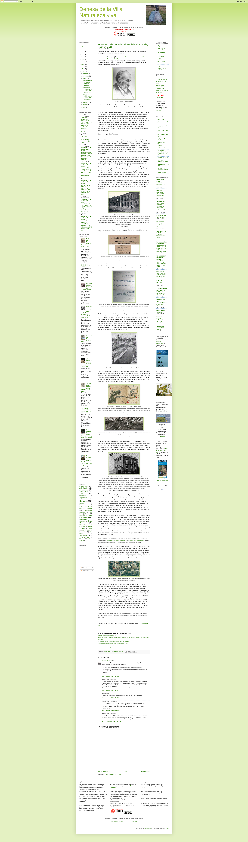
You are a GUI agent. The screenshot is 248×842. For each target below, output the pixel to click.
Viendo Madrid (160, 326)
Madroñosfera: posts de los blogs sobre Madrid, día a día (163, 153)
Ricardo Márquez (107, 660)
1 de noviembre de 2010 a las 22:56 (111, 710)
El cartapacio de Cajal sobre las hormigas (116, 540)
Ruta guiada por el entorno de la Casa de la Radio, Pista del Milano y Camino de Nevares (161, 248)
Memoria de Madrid (163, 157)
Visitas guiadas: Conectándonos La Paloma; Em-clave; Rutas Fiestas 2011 (86, 433)
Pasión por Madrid (159, 317)
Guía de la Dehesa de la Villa (162, 450)
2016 (83, 57)
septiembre (86, 102)
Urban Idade (160, 221)
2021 (83, 44)
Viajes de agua (84, 537)
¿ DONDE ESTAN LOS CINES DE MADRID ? (161, 290)
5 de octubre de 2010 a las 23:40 (111, 690)
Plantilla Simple (147, 828)
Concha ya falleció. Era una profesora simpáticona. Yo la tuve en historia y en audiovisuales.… (86, 171)
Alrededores (107, 651)
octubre (85, 78)
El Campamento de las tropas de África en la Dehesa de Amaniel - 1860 (86, 460)
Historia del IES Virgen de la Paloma (162, 144)
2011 (83, 69)
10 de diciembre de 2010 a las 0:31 (111, 721)
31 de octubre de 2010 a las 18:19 (111, 697)
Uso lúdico (82, 532)
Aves (81, 493)
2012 (83, 66)
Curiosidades (83, 499)
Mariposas (82, 515)
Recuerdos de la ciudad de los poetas (86, 149)
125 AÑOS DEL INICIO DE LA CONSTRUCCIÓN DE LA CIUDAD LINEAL (161, 264)
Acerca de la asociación (161, 49)
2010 (83, 71)
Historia (121, 651)
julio (84, 107)
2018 (83, 52)
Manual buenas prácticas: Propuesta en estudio (162, 90)
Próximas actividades (161, 55)
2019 (83, 49)
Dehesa (83, 501)
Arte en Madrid (160, 201)
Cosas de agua (160, 310)
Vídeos (81, 539)
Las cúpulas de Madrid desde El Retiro (160, 195)
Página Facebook (162, 66)
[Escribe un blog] (131, 652)
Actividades (83, 486)
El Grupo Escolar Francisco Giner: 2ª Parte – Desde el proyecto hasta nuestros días (86, 243)
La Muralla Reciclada (159, 281)
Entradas (84, 567)
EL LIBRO (159, 284)
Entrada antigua (145, 771)
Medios (90, 515)
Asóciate (160, 59)
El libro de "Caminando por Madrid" (160, 236)
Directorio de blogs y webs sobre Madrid (163, 138)
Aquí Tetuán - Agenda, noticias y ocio (163, 121)
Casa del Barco (160, 217)
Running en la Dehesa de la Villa (163, 168)
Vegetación (83, 535)
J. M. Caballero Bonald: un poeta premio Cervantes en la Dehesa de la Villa (115, 645)
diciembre (86, 73)
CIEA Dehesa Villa (163, 134)
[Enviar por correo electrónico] (129, 652)
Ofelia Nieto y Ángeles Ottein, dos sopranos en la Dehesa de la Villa (113, 641)
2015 (83, 59)
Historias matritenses (159, 191)
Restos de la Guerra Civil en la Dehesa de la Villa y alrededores (86, 411)
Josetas (87, 514)
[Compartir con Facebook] (134, 652)
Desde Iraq (159, 312)
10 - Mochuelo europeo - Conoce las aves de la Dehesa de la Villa (86, 362)
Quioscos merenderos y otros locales (85, 119)
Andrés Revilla (84, 491)
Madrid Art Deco (161, 215)
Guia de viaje (160, 271)
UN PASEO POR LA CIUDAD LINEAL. (161, 257)
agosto (85, 104)
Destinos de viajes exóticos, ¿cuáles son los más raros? (161, 275)
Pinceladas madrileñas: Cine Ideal (160, 184)
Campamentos (82, 495)
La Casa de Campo (163, 148)
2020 (83, 47)
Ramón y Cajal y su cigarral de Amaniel (107, 635)
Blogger (167, 828)
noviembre (86, 76)
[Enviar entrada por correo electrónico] (125, 651)
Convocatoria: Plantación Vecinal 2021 (86, 339)
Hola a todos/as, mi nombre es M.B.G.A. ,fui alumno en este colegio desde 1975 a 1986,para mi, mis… (86, 225)
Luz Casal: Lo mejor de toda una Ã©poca (161, 304)
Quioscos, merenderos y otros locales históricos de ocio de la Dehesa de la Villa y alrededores (86, 312)
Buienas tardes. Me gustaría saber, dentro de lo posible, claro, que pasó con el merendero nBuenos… (86, 127)
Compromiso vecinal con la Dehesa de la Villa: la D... (87, 90)
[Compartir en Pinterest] (136, 652)
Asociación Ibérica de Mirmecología (136, 540)
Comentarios (85, 570)
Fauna (81, 506)
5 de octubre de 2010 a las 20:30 (111, 676)
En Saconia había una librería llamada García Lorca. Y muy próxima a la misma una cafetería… (86, 155)
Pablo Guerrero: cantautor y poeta (106, 647)
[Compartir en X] (133, 652)
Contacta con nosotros (161, 62)
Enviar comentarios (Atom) (113, 774)
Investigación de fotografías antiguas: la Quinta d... (87, 83)
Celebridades (114, 651)
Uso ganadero (86, 530)
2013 (83, 64)
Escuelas (81, 503)
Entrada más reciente (104, 771)
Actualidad (83, 488)
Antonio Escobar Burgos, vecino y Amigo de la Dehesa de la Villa (112, 643)
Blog (159, 46)
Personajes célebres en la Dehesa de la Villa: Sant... (87, 97)
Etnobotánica (82, 504)
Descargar (162, 397)
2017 (83, 54)
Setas (90, 528)
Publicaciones (161, 52)
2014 (83, 61)
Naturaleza (85, 517)
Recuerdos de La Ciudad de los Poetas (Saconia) (86, 286)
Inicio (125, 771)
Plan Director (159, 97)
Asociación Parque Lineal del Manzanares (163, 126)
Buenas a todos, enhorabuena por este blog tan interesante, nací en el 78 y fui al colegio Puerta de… (85, 189)
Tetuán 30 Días (162, 172)
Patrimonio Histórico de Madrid (163, 160)
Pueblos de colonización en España (160, 225)
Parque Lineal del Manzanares (161, 242)
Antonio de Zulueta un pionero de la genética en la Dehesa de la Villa (114, 637)
